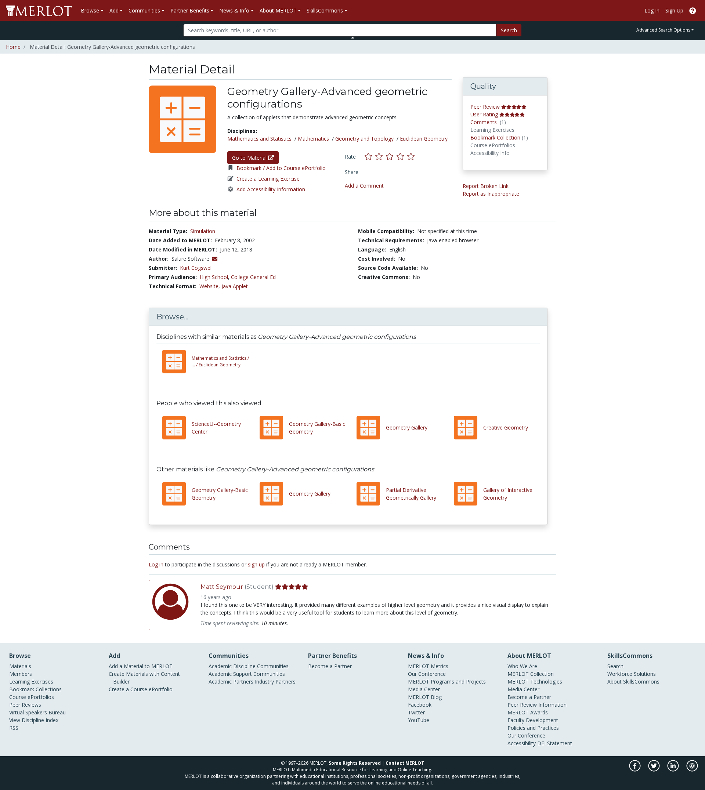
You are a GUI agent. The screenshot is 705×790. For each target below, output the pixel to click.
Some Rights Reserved (355, 763)
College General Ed (253, 276)
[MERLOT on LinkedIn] (674, 770)
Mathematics (313, 138)
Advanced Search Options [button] (663, 30)
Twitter (416, 712)
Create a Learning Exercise (268, 178)
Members (20, 673)
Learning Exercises (31, 681)
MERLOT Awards (527, 712)
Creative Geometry (505, 427)
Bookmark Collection (495, 137)
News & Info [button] (234, 10)
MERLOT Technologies (534, 681)
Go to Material (250, 157)
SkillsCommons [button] (325, 10)
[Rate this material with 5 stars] (411, 157)
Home (13, 46)
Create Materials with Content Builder (144, 677)
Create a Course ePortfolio (141, 689)
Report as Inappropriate (491, 193)
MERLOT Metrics (428, 666)
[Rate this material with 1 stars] (370, 157)
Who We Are (522, 666)
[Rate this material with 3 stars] (391, 157)
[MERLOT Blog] (692, 770)
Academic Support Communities (247, 673)
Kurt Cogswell (196, 267)
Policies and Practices (533, 727)
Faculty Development (532, 720)
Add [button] (114, 10)
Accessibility (521, 743)
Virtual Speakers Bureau (37, 712)
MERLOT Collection (530, 673)
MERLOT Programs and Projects (447, 681)
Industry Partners (275, 681)
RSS (13, 727)
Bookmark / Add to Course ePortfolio (281, 167)
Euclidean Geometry (424, 138)
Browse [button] (90, 10)
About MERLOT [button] (278, 10)
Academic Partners (231, 681)
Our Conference (427, 673)
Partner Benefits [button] (189, 10)
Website (208, 286)
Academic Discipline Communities (249, 666)
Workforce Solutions (631, 673)
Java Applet (234, 286)
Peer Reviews (25, 704)
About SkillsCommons (633, 681)
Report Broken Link (486, 185)
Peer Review (485, 106)
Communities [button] (144, 10)
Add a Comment (364, 185)
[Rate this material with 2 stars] (380, 157)
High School (214, 276)
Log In (651, 10)
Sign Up (674, 10)
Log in (156, 564)
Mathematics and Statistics (259, 138)
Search (509, 30)
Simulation (202, 231)
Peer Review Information (537, 704)
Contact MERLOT (405, 763)
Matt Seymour (221, 586)
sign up (256, 564)
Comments (483, 122)
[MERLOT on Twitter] (654, 770)
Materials (20, 666)
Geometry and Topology (364, 138)
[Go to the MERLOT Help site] (692, 10)
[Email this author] (214, 258)
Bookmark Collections (35, 689)
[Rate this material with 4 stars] (402, 157)
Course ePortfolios (31, 696)
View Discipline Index (33, 720)
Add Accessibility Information (270, 189)
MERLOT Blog (425, 696)
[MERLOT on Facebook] (635, 770)
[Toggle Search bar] (352, 37)
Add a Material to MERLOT (141, 666)
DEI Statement (554, 743)
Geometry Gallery (406, 427)
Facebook (419, 704)
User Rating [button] (484, 114)
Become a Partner (330, 666)
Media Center (424, 689)
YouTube (418, 720)
